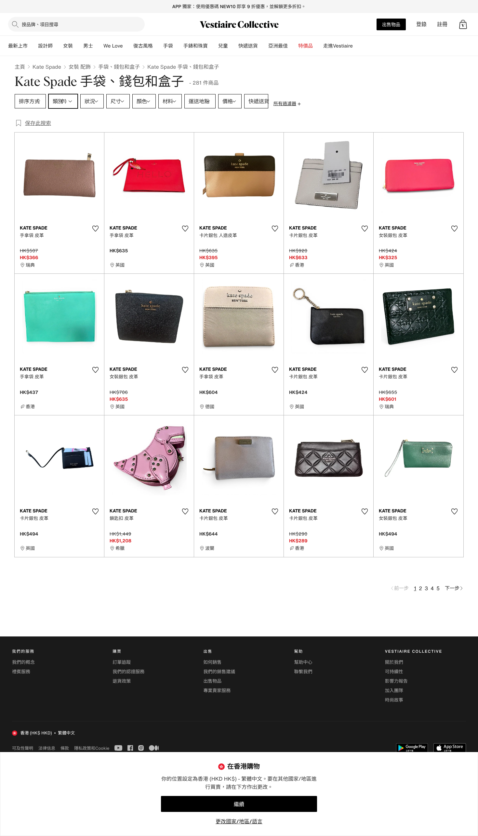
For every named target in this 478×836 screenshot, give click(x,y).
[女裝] (78, 46)
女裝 (68, 45)
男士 (88, 45)
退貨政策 (122, 681)
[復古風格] (158, 46)
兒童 (223, 45)
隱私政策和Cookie (91, 748)
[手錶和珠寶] (213, 46)
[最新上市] (32, 46)
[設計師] (57, 46)
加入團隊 (394, 690)
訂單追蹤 (122, 662)
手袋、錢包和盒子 (119, 67)
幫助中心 (303, 662)
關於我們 (394, 662)
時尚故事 (394, 700)
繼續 (239, 804)
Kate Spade (47, 67)
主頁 (20, 67)
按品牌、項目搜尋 (40, 24)
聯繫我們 (303, 671)
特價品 (305, 45)
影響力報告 (396, 681)
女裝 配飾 (80, 67)
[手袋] (178, 46)
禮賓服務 (21, 671)
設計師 (45, 45)
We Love (113, 45)
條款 (64, 748)
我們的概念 (23, 662)
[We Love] (128, 46)
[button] (463, 24)
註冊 (442, 24)
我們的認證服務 (128, 671)
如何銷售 (212, 662)
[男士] (98, 46)
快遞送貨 (248, 45)
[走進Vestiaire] (358, 46)
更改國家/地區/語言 (239, 821)
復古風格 (143, 45)
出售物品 (391, 24)
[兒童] (233, 46)
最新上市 (18, 45)
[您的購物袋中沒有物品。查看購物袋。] (463, 24)
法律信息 (46, 748)
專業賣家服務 (217, 690)
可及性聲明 (22, 748)
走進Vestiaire (338, 45)
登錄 (421, 24)
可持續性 (394, 671)
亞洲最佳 (278, 45)
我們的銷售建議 (219, 671)
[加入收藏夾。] (95, 228)
